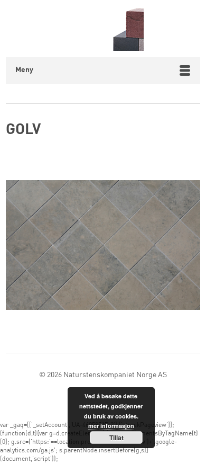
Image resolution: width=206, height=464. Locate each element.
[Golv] (103, 247)
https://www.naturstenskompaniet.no (103, 28)
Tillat (116, 437)
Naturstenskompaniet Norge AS (115, 375)
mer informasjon (111, 426)
